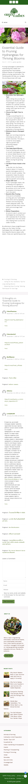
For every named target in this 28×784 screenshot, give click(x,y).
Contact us (20, 778)
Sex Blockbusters (14, 527)
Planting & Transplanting (11, 749)
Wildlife (6, 765)
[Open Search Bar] (25, 22)
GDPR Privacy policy (9, 775)
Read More (8, 655)
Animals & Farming (9, 734)
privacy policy (21, 775)
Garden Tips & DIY (9, 739)
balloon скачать (13, 384)
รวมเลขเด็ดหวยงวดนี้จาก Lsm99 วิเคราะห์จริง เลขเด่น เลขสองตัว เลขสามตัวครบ (13, 542)
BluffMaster (11, 357)
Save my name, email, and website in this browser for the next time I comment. (14, 595)
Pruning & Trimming (10, 279)
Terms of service (9, 778)
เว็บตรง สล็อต (12, 378)
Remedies (7, 757)
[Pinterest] (13, 2)
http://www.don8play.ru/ (12, 479)
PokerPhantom (12, 311)
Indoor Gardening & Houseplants (14, 744)
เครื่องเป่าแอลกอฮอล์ (14, 534)
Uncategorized (8, 762)
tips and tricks (8, 760)
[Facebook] (10, 2)
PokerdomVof (11, 334)
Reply (6, 325)
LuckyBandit (11, 413)
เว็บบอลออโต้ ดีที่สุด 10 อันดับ (17, 512)
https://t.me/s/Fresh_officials (13, 365)
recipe (5, 755)
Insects (6, 747)
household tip (8, 742)
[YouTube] (17, 2)
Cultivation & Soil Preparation (13, 737)
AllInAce (9, 391)
